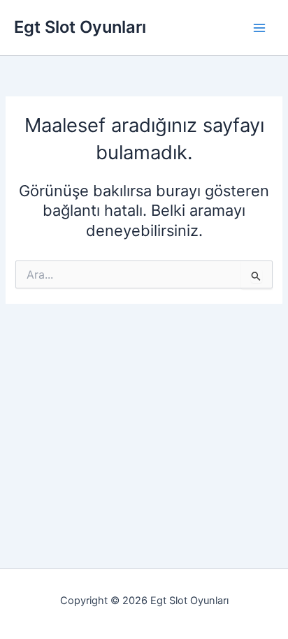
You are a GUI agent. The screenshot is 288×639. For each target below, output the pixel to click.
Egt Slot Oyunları (80, 27)
